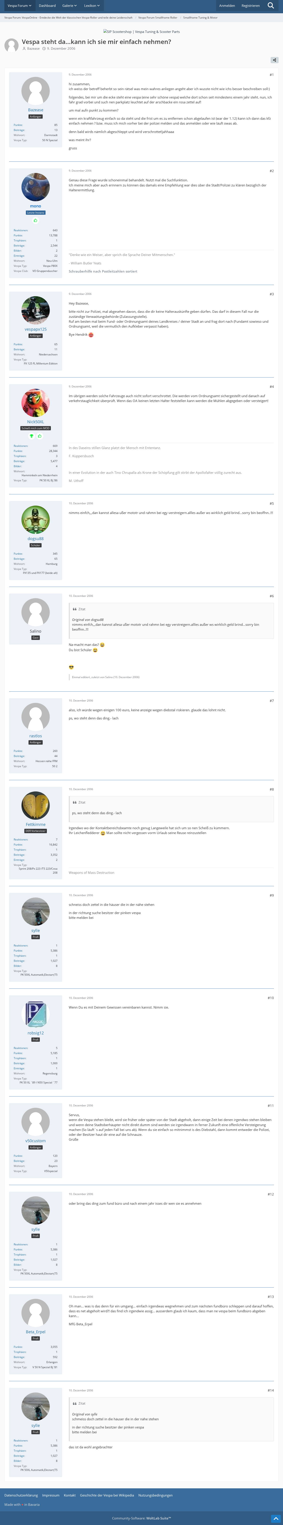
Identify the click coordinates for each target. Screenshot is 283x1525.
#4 (272, 386)
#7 (272, 700)
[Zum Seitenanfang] (276, 1519)
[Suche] (271, 5)
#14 (271, 1390)
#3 (272, 294)
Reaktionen (20, 230)
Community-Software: (141, 1518)
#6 (272, 596)
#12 (271, 1194)
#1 (272, 74)
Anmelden (227, 5)
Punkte (18, 125)
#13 (271, 1296)
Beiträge (19, 130)
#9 (272, 895)
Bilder (17, 250)
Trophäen (20, 240)
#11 (271, 1105)
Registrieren (251, 5)
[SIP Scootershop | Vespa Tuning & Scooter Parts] (141, 31)
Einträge (19, 256)
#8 (272, 789)
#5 (272, 503)
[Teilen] (275, 60)
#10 (271, 998)
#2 (272, 171)
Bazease (33, 48)
